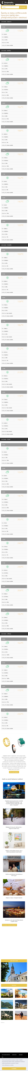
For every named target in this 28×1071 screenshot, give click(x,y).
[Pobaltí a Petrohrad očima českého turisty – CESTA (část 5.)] (7, 993)
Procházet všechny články (9, 925)
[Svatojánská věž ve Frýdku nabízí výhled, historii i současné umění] (14, 972)
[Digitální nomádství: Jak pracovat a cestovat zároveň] (21, 993)
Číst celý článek (13, 772)
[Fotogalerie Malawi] (21, 1015)
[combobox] (10, 7)
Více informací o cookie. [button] (8, 1065)
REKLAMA (21, 1054)
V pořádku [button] (14, 1068)
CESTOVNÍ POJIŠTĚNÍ (6, 1054)
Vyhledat (23, 7)
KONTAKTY (14, 1054)
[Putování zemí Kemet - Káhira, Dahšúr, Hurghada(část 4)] (21, 1004)
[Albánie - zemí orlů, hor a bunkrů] (7, 1015)
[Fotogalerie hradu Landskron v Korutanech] (7, 1004)
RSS (2, 1057)
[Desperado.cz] (8, 2)
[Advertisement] (14, 944)
